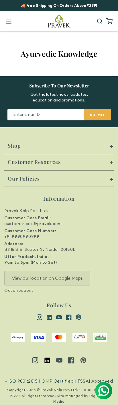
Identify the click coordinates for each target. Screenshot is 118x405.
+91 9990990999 (21, 236)
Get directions (19, 290)
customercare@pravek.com (33, 223)
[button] (8, 21)
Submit (97, 115)
